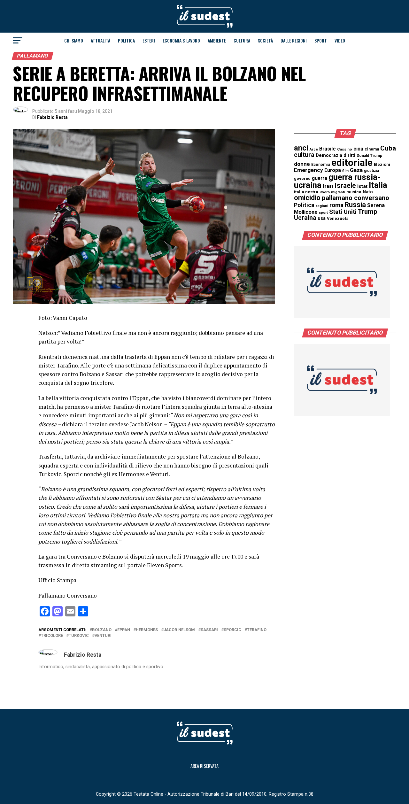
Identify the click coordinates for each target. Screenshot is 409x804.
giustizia (371, 170)
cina (358, 149)
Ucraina (305, 217)
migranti (338, 192)
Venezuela (338, 218)
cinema (372, 149)
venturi (103, 636)
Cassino (344, 149)
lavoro (325, 192)
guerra (319, 178)
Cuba (388, 148)
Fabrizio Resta (52, 117)
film (345, 171)
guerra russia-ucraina (337, 181)
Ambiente (217, 40)
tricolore (52, 636)
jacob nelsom (179, 630)
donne (302, 164)
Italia (378, 185)
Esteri (149, 40)
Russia (355, 205)
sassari (209, 630)
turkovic (79, 636)
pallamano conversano (355, 198)
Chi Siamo (73, 40)
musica (353, 191)
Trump (367, 211)
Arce (314, 149)
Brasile (327, 149)
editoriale (352, 162)
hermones (147, 630)
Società (265, 40)
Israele (345, 185)
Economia (320, 164)
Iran (328, 185)
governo (302, 178)
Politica (126, 40)
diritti (349, 155)
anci (301, 147)
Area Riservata (204, 765)
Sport (320, 40)
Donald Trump (369, 155)
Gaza (356, 170)
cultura (304, 154)
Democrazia (329, 155)
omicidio (307, 198)
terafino (256, 630)
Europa (332, 170)
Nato (368, 192)
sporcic (232, 630)
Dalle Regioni (294, 40)
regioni (322, 206)
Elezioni (382, 164)
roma (336, 205)
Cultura (242, 40)
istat (362, 186)
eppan (123, 630)
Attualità (100, 40)
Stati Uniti (343, 211)
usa (322, 218)
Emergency (308, 170)
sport (323, 213)
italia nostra (306, 191)
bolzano (102, 630)
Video (340, 40)
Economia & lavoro (181, 40)
